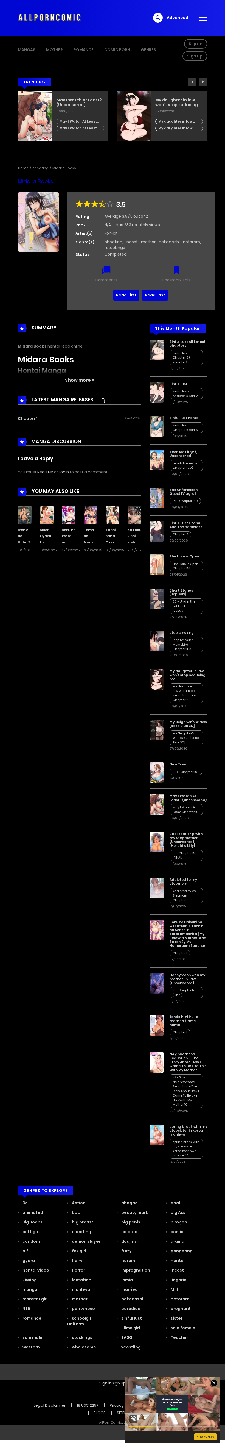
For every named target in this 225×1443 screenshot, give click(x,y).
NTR (26, 1308)
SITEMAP (124, 1413)
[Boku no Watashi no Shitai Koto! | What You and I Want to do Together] (68, 514)
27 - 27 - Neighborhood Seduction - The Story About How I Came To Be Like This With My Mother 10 (186, 1091)
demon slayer (85, 1241)
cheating (40, 168)
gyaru (28, 1260)
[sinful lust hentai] (157, 426)
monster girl (35, 1299)
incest (132, 242)
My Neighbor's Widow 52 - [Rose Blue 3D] (186, 738)
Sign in (196, 43)
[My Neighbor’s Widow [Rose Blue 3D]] (157, 730)
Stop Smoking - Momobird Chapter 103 (178, 117)
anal (175, 1203)
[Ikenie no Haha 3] (25, 514)
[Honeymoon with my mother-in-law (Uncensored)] (157, 983)
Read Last (155, 295)
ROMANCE (84, 49)
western (31, 1347)
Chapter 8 (180, 534)
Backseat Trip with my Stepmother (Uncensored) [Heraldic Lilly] (186, 839)
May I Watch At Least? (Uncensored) (188, 797)
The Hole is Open (184, 556)
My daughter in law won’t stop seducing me (78, 102)
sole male (32, 1337)
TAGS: (126, 1337)
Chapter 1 (28, 418)
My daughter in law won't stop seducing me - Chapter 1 (77, 128)
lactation (81, 1280)
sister (176, 1318)
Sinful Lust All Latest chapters (188, 343)
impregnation (135, 1270)
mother (148, 242)
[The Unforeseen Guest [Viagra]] (157, 498)
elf (25, 1251)
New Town (178, 764)
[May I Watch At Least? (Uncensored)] (157, 804)
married (129, 1289)
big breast (82, 1222)
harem (127, 1260)
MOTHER (54, 49)
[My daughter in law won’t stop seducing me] (157, 679)
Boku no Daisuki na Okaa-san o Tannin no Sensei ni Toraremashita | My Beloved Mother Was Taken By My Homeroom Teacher (188, 934)
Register (45, 472)
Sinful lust (178, 384)
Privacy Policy (123, 1405)
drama (177, 1241)
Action (78, 1203)
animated (32, 1212)
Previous (192, 82)
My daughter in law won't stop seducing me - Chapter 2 (77, 121)
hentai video (35, 1270)
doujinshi (130, 1241)
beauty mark (134, 1212)
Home (23, 168)
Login (64, 472)
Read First (126, 295)
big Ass (177, 1212)
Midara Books (64, 168)
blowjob (178, 1222)
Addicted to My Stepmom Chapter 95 (184, 895)
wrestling (130, 1347)
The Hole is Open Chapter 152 (185, 566)
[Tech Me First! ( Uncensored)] (157, 460)
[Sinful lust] (157, 392)
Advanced (177, 17)
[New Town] (157, 772)
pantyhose (83, 1308)
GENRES (148, 49)
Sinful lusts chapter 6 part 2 (185, 393)
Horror (78, 1270)
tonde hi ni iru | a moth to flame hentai (184, 1020)
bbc (75, 1212)
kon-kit (111, 233)
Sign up (195, 56)
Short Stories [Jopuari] (181, 592)
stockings (115, 247)
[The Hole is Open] (157, 564)
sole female (182, 1328)
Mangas (26, 49)
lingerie (178, 1280)
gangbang (181, 1251)
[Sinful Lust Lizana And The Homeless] (157, 531)
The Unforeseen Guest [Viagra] (184, 491)
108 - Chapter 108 (186, 772)
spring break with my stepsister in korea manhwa (188, 1130)
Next (203, 82)
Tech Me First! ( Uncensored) (183, 453)
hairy (77, 1260)
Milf (174, 1289)
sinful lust (131, 1318)
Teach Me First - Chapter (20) (185, 465)
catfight (31, 1231)
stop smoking (169, 100)
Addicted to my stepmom (183, 881)
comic (176, 1231)
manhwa (80, 1289)
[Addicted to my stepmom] (157, 887)
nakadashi (169, 242)
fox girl (78, 1251)
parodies (130, 1308)
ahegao (129, 1203)
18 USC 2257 (88, 1405)
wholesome (83, 1347)
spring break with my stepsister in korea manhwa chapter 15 (186, 1149)
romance (31, 1318)
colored (128, 1231)
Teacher (179, 1337)
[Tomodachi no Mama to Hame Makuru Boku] (90, 514)
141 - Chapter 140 (185, 501)
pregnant (180, 1308)
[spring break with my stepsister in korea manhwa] (157, 1134)
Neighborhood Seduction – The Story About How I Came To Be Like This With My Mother (188, 1062)
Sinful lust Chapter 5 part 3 (185, 427)
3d (25, 1203)
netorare (191, 242)
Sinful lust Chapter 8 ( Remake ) (181, 357)
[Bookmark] (176, 271)
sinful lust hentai (184, 417)
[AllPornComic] (49, 17)
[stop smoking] (157, 640)
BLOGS (100, 1413)
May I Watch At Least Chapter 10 (185, 809)
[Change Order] (103, 400)
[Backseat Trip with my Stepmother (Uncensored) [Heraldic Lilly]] (157, 842)
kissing (29, 1280)
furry (126, 1251)
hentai (177, 1260)
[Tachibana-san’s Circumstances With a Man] (112, 514)
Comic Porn (117, 49)
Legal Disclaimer (50, 1405)
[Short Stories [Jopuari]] (157, 598)
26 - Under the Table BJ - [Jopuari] (184, 606)
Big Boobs (32, 1222)
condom (31, 1241)
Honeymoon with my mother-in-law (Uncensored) (187, 979)
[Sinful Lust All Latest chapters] (157, 350)
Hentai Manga (42, 370)
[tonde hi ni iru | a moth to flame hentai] (157, 1025)
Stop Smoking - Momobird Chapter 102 (178, 123)
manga (29, 1289)
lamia (126, 1280)
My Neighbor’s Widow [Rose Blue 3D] (188, 724)
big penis (130, 1222)
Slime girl (130, 1328)
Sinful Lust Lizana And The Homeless (186, 525)
